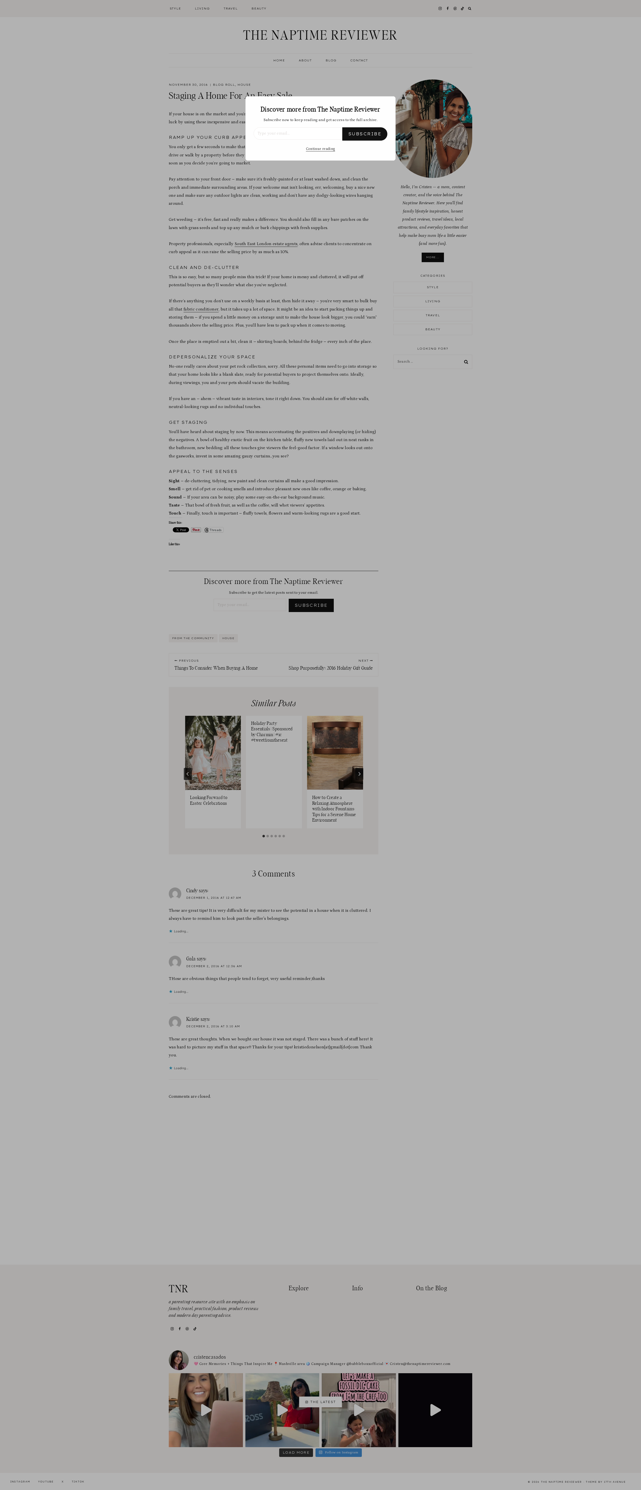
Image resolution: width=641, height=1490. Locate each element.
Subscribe (364, 133)
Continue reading (320, 149)
